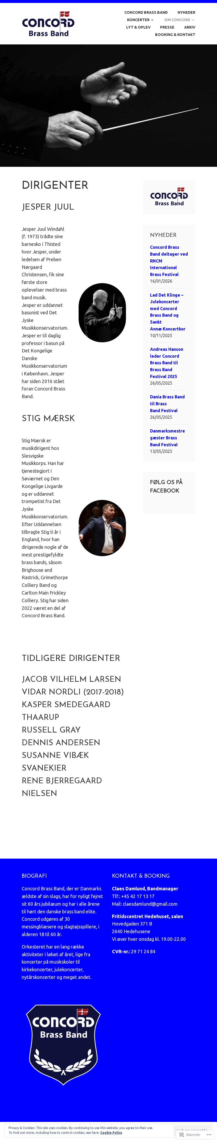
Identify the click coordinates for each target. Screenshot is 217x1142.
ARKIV (189, 27)
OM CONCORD (177, 20)
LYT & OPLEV (138, 27)
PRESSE (167, 27)
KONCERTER (138, 20)
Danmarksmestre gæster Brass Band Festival (167, 438)
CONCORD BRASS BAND (146, 12)
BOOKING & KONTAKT (175, 35)
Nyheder (186, 12)
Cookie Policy (111, 1132)
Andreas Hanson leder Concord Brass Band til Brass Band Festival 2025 (166, 363)
